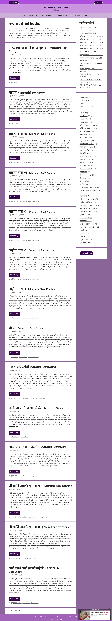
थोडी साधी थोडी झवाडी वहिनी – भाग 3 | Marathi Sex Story (38, 570)
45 (16, 611)
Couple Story (25, 398)
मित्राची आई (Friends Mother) (89, 205)
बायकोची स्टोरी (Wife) (16, 398)
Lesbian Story (84, 119)
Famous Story (62, 15)
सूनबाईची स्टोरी (84, 243)
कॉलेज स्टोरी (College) (86, 147)
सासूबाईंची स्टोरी (44, 517)
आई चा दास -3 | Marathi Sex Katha (32, 212)
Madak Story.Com (56, 7)
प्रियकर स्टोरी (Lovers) (86, 175)
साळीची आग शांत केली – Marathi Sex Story (37, 447)
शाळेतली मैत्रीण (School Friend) (89, 227)
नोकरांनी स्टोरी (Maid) (86, 169)
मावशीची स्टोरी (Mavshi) (87, 202)
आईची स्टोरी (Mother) (16, 163)
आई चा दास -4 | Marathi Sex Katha (32, 173)
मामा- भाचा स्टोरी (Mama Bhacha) (90, 191)
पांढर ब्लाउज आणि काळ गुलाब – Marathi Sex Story (38, 49)
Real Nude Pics (86, 253)
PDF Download (75, 15)
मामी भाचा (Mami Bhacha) (88, 199)
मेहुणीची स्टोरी (14, 476)
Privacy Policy (39, 617)
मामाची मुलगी (83, 196)
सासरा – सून (83, 233)
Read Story (14, 78)
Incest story (33, 15)
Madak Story (14, 83)
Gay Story (83, 110)
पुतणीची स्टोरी (83, 172)
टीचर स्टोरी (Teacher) (86, 163)
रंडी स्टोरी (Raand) (85, 218)
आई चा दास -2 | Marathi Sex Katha (32, 250)
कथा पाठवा (87, 15)
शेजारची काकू (83, 230)
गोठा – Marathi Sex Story (26, 328)
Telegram (98, 2)
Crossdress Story (86, 100)
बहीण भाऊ (83, 181)
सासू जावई (37, 517)
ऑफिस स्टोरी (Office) (86, 138)
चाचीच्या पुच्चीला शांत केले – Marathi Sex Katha (39, 408)
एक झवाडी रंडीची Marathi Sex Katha (32, 367)
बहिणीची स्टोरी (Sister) (86, 178)
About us (59, 617)
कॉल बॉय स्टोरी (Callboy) (87, 144)
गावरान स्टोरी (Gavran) (33, 357)
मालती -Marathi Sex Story (27, 93)
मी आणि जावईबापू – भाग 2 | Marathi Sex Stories (40, 486)
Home (23, 15)
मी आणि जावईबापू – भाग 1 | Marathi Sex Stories (40, 527)
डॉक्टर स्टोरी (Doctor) (86, 166)
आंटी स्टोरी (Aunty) (15, 437)
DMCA (65, 617)
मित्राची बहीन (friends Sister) (88, 209)
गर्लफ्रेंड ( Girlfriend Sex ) (87, 150)
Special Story (47, 15)
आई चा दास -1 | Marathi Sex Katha (32, 289)
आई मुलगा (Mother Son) (87, 125)
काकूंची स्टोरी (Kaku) (86, 141)
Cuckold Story (84, 104)
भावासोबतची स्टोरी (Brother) (88, 188)
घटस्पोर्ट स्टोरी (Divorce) (87, 160)
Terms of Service (50, 617)
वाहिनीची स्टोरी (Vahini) (16, 603)
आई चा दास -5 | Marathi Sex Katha (32, 134)
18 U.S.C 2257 (73, 617)
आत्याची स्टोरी (83, 135)
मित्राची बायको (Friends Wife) (89, 212)
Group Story (84, 113)
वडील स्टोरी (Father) (86, 221)
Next (20, 611)
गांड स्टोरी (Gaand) (85, 153)
